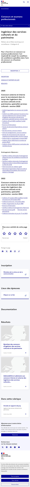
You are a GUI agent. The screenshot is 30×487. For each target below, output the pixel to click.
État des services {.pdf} (8, 210)
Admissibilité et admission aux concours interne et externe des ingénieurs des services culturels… (14, 379)
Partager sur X (6, 251)
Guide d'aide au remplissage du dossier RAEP (14, 138)
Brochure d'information (8, 206)
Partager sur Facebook (2, 251)
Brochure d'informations (9, 125)
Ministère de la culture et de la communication (13, 273)
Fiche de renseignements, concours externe (14, 132)
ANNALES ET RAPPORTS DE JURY (10, 80)
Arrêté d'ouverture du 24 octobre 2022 (13, 201)
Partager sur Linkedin (10, 251)
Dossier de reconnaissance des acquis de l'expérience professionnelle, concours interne (15, 135)
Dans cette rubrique (8, 25)
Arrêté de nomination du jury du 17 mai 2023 (15, 213)
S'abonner (15, 435)
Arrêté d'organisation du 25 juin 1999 (12, 203)
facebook (10, 447)
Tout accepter (15, 476)
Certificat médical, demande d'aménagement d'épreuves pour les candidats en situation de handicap (15, 157)
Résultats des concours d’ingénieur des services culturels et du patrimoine (12, 346)
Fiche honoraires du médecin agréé (12, 167)
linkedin (6, 447)
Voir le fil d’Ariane (5, 8)
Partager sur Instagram (14, 251)
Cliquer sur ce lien (9, 295)
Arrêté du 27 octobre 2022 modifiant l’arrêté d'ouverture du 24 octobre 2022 (14, 198)
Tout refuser (15, 480)
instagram (14, 447)
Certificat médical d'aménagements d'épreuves (15, 208)
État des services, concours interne (12, 130)
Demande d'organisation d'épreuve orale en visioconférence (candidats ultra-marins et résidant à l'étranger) (14, 170)
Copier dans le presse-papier (18, 251)
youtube (18, 447)
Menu (28, 2)
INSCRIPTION (14, 71)
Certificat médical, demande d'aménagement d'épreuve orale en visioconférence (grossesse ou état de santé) (15, 163)
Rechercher (23, 2)
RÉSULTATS (4, 83)
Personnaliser (15, 484)
